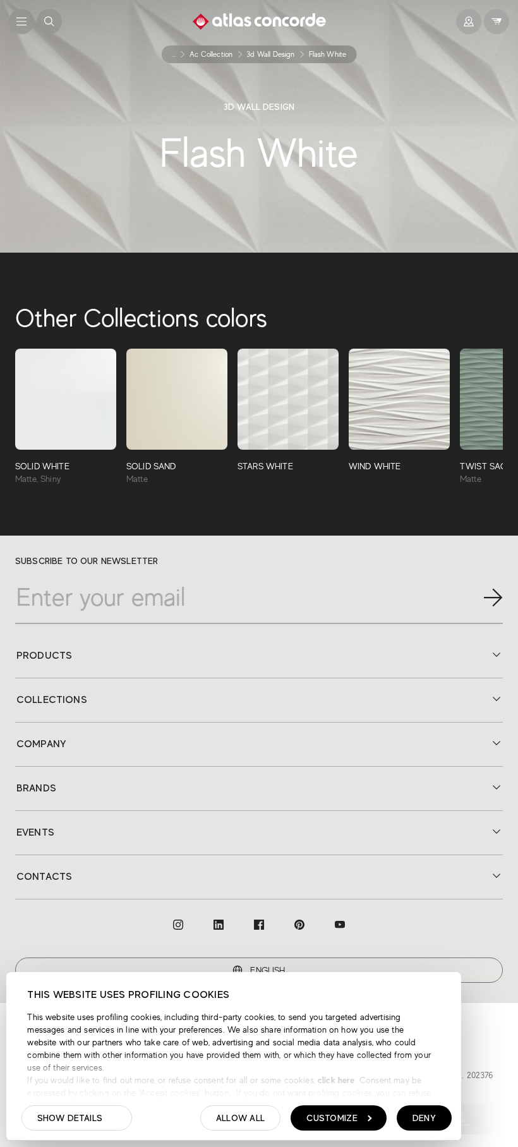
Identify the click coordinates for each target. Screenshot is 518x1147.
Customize (332, 1118)
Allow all (240, 1118)
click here (335, 1080)
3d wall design (270, 54)
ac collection (211, 54)
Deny (424, 1118)
